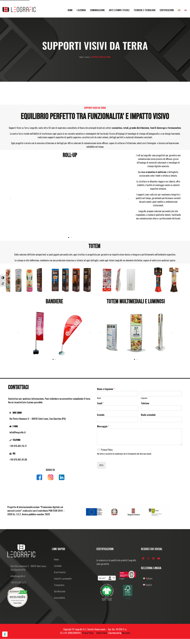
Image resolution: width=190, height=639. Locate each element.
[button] (10, 198)
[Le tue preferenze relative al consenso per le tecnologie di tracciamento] (5, 634)
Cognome (144, 398)
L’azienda (57, 565)
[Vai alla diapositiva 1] (68, 237)
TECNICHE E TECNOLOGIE (145, 10)
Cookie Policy (101, 633)
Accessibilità (59, 597)
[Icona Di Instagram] (50, 477)
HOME (70, 10)
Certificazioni (59, 591)
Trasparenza (59, 585)
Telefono (145, 403)
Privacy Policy (107, 449)
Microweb (126, 633)
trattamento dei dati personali (138, 453)
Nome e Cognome (105, 389)
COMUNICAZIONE (97, 10)
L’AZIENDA (81, 10)
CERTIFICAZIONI (167, 10)
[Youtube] (158, 558)
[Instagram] (148, 558)
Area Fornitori (60, 572)
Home (81, 57)
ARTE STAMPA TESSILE (119, 10)
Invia (101, 465)
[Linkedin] (153, 558)
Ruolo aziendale (148, 414)
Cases (87, 57)
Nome (99, 398)
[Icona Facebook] (39, 477)
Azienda (100, 414)
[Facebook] (143, 558)
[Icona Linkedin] (61, 477)
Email (100, 403)
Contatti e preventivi (62, 578)
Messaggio (103, 426)
